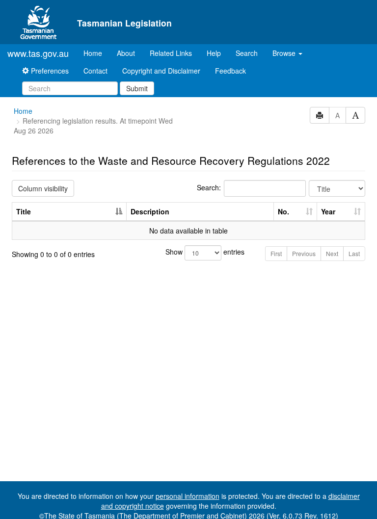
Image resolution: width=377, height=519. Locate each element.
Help (214, 53)
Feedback (230, 71)
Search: (209, 187)
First (276, 253)
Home (96, 53)
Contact (95, 71)
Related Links (171, 53)
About (126, 53)
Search (247, 53)
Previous (304, 253)
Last (354, 253)
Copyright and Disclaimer (161, 71)
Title (23, 211)
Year (328, 211)
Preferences (49, 71)
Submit (137, 88)
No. (283, 211)
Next (332, 253)
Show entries (188, 252)
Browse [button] (284, 53)
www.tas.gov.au (38, 53)
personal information (187, 496)
